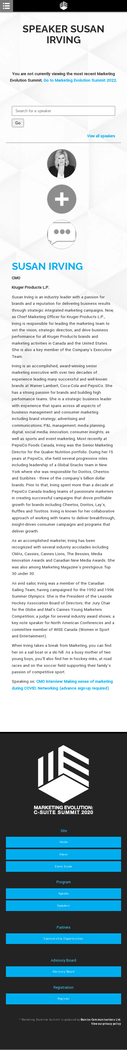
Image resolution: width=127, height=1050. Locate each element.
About (63, 854)
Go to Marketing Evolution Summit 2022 (80, 80)
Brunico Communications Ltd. (101, 1019)
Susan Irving (47, 266)
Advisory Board (63, 972)
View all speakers (101, 136)
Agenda (63, 894)
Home (64, 842)
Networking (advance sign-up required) (73, 688)
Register (63, 999)
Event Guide (63, 866)
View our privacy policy (106, 1024)
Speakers (63, 906)
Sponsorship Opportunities (63, 939)
